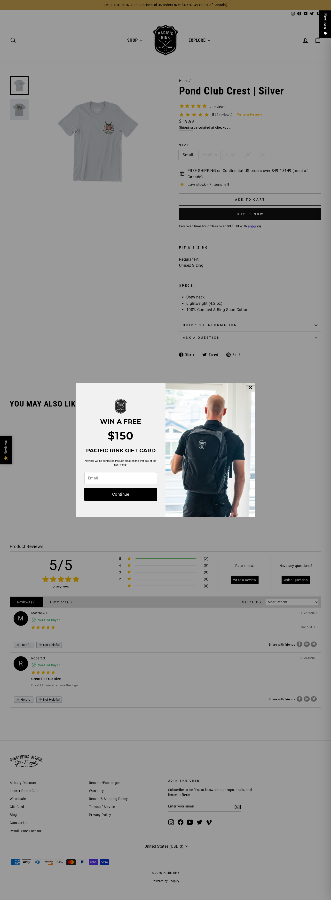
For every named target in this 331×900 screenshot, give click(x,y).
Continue (120, 494)
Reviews (325, 21)
